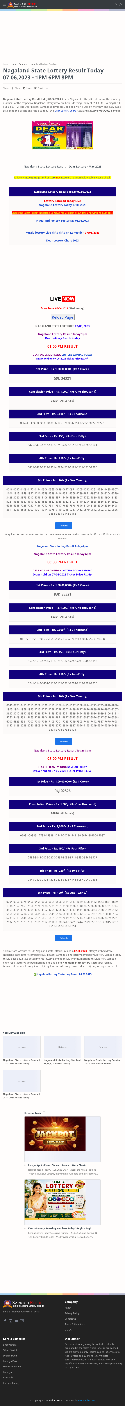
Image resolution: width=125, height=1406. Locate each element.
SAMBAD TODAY (77, 767)
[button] (115, 4)
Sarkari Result (56, 1400)
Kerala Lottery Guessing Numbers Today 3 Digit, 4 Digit (60, 1228)
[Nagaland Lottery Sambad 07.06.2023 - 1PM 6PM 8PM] (62, 135)
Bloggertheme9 (86, 1400)
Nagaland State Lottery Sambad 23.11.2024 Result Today (102, 1061)
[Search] (120, 4)
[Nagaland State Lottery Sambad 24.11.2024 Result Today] (21, 1081)
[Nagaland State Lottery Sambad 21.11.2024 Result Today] (62, 1047)
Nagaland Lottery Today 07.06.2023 (62, 205)
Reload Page (62, 317)
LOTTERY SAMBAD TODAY (77, 354)
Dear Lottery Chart (65, 110)
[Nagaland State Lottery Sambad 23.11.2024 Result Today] (103, 1047)
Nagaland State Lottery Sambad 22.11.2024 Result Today (21, 1061)
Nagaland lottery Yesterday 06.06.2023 (62, 220)
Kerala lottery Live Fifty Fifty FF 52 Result (53, 232)
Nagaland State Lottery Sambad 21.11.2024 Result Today (62, 1061)
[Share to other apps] (47, 88)
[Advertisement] (62, 35)
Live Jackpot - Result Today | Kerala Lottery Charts (57, 1165)
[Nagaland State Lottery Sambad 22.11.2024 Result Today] (21, 1047)
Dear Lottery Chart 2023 (62, 240)
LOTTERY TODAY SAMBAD (77, 570)
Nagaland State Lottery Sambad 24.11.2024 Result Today (21, 1096)
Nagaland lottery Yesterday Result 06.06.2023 (64, 974)
